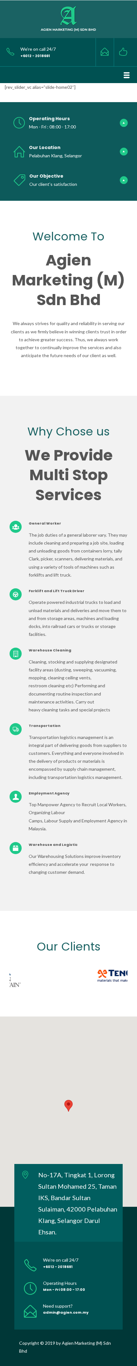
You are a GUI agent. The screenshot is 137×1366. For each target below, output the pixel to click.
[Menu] (127, 75)
